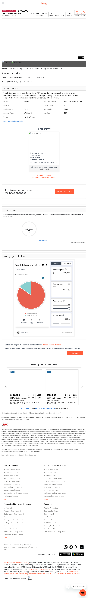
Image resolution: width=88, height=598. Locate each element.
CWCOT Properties (51, 523)
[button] (3, 3)
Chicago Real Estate (51, 490)
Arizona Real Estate (11, 475)
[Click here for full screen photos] (83, 22)
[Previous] (6, 386)
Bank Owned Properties (53, 529)
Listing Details (10, 88)
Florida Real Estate (11, 496)
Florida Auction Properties (13, 526)
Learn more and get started (44, 177)
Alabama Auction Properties (14, 535)
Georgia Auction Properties (14, 520)
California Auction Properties (14, 514)
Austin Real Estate (50, 475)
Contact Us (17, 545)
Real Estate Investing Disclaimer (24, 574)
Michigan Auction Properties (14, 523)
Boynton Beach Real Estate (54, 481)
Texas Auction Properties (13, 511)
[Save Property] (77, 12)
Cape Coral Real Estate (53, 484)
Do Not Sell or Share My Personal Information (63, 574)
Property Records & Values (54, 520)
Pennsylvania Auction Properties (16, 517)
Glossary (7, 547)
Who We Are (7, 545)
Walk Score (9, 210)
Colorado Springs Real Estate (55, 493)
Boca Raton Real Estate (53, 478)
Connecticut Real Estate (13, 487)
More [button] (6, 499)
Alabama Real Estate (12, 469)
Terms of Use (33, 569)
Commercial (49, 514)
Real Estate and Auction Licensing (16, 562)
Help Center (27, 545)
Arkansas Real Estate (12, 478)
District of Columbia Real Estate (16, 493)
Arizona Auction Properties (14, 529)
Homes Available (45, 408)
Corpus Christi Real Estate (54, 496)
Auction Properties (51, 508)
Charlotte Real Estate (52, 487)
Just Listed (25, 408)
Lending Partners (50, 517)
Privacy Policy (46, 569)
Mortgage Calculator (14, 256)
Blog (13, 547)
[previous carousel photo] (5, 40)
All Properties (9, 508)
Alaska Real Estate (11, 472)
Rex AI (6, 549)
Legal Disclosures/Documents (27, 547)
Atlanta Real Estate (51, 469)
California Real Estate (12, 481)
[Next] (81, 386)
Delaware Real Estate (12, 490)
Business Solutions (51, 511)
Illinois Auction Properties (13, 532)
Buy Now (75, 353)
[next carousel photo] (83, 40)
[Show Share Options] (83, 12)
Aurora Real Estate (51, 472)
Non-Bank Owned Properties (55, 532)
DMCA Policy (41, 574)
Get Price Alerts (64, 191)
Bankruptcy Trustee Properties (55, 526)
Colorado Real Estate (12, 484)
